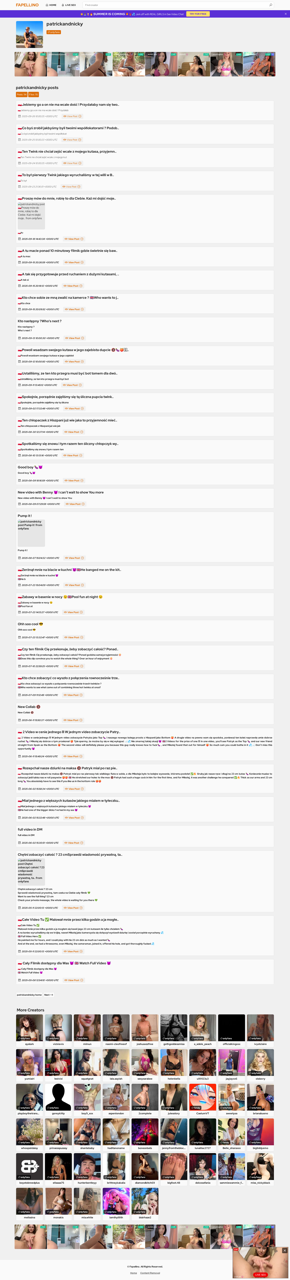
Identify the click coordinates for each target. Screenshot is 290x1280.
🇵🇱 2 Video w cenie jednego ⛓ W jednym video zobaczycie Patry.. (69, 732)
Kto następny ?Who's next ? (40, 321)
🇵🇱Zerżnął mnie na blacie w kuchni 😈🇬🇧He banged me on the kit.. (69, 570)
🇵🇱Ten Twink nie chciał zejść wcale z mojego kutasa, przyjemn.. (67, 151)
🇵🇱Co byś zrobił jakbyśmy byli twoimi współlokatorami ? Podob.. (68, 128)
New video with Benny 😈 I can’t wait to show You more (61, 492)
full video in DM (30, 829)
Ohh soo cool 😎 (30, 624)
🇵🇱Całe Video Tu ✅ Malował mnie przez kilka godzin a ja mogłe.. (68, 919)
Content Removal (150, 1272)
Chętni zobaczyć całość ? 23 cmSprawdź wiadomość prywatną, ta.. (70, 854)
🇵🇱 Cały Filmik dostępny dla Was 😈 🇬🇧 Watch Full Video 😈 (64, 963)
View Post (72, 116)
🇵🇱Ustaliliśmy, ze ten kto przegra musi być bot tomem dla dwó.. (67, 373)
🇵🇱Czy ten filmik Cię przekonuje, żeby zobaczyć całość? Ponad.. (68, 649)
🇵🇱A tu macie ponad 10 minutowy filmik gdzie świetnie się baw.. (67, 250)
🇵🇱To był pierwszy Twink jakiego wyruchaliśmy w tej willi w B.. (66, 175)
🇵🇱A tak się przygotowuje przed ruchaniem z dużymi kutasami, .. (68, 274)
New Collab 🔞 (29, 707)
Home (52, 5)
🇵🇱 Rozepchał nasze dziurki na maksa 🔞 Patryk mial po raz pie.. (67, 768)
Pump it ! (25, 516)
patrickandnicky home (29, 994)
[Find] (270, 5)
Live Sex (70, 5)
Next (47, 994)
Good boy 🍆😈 (30, 467)
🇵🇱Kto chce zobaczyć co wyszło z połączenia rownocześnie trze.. (68, 678)
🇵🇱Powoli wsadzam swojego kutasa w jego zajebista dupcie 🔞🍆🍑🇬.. (73, 350)
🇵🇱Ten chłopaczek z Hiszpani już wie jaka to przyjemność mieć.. (67, 420)
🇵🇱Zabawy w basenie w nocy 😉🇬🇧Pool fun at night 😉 (60, 597)
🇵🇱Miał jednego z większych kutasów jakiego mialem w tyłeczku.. (69, 800)
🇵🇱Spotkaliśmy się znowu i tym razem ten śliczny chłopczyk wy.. (68, 444)
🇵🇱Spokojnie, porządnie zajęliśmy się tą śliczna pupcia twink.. (66, 397)
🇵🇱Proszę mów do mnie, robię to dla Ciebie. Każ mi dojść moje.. (67, 198)
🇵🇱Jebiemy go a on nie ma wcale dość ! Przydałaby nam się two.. (68, 104)
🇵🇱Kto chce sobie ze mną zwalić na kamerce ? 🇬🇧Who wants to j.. (68, 297)
